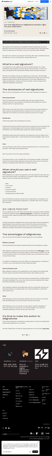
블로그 (5, 22)
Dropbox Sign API (6, 392)
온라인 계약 (18, 398)
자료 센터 (44, 397)
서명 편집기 (18, 403)
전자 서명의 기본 (11, 22)
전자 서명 (17, 390)
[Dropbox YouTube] (9, 428)
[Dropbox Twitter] (3, 428)
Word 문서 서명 (19, 406)
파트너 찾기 (47, 394)
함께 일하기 (5, 413)
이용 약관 (4, 415)
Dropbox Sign (5, 389)
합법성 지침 (44, 400)
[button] (37, 1)
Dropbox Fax (5, 394)
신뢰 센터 (44, 403)
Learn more (46, 328)
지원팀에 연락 (31, 394)
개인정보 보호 (5, 418)
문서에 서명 (18, 393)
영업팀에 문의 (30, 1)
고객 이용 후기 (44, 394)
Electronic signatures (26, 213)
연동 (3, 397)
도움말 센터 (31, 389)
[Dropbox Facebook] (6, 428)
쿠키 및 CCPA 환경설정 (33, 397)
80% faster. (41, 250)
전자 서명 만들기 (19, 401)
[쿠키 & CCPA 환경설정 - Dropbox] (21, 447)
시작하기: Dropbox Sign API (34, 402)
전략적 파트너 (47, 390)
